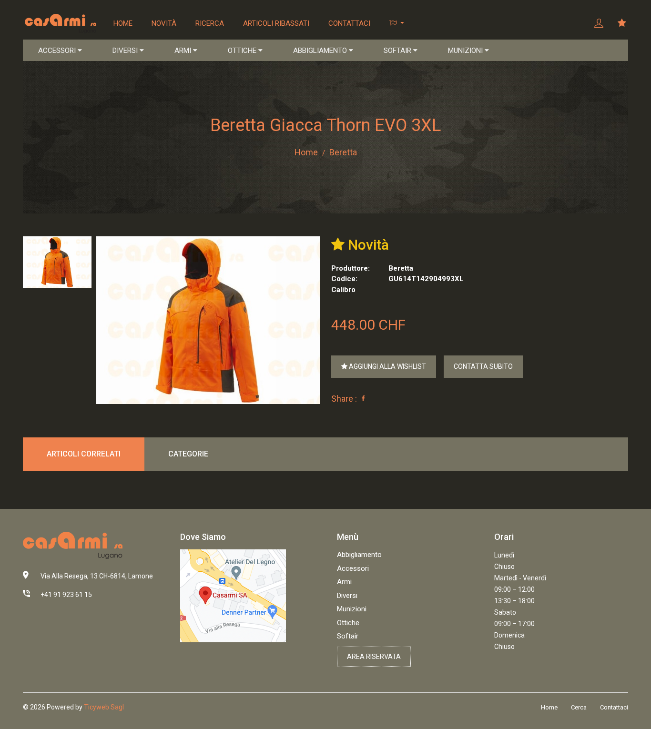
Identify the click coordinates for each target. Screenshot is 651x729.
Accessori (353, 568)
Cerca (579, 707)
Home (122, 23)
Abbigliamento (359, 554)
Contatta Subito (483, 366)
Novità (164, 23)
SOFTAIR (398, 50)
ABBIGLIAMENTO (321, 50)
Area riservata (374, 656)
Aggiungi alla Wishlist (386, 366)
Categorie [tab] (188, 453)
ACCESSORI (58, 50)
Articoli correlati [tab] (84, 453)
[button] (397, 23)
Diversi (347, 595)
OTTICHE (243, 50)
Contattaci (349, 23)
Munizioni (351, 609)
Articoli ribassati (276, 23)
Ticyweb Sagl (104, 707)
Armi (344, 581)
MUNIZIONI (466, 50)
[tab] (57, 262)
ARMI (183, 50)
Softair (347, 636)
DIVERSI (126, 50)
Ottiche (348, 622)
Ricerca (209, 23)
